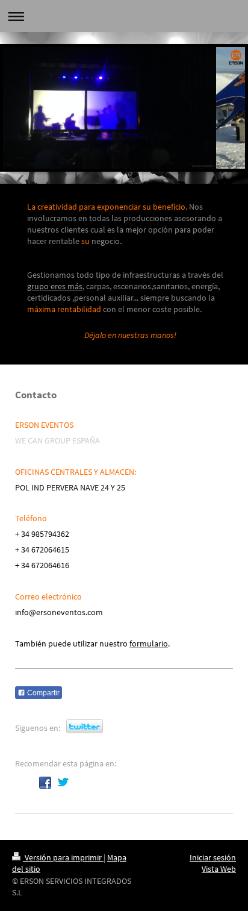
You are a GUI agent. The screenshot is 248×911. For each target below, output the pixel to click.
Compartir (42, 693)
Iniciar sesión (213, 857)
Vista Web (219, 868)
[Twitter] (63, 783)
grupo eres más (54, 286)
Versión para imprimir (63, 857)
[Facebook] (45, 783)
